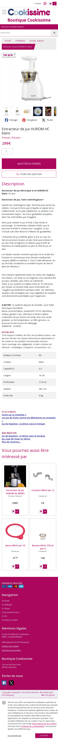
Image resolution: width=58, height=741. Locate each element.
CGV (5, 616)
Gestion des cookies (10, 646)
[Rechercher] (54, 32)
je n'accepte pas (14, 735)
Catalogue (7, 604)
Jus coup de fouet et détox (16, 438)
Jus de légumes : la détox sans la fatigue (23, 423)
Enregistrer (31, 120)
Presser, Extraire (11, 137)
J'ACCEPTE (44, 735)
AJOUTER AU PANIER (29, 163)
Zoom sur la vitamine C (14, 414)
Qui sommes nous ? (11, 612)
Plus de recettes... (11, 441)
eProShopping (8, 695)
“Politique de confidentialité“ (33, 726)
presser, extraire (37, 41)
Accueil (8, 41)
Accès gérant (49, 695)
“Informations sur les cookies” (44, 723)
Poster (49, 120)
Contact (38, 3)
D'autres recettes (10, 620)
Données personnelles (11, 650)
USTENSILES (20, 41)
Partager (13, 120)
